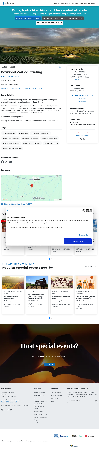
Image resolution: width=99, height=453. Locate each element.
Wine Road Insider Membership (11, 297)
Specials (75, 3)
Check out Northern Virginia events (62, 18)
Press (36, 420)
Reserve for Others (40, 417)
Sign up (49, 364)
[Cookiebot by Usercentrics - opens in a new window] (83, 210)
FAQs (52, 401)
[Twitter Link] (6, 162)
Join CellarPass (39, 404)
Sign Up (87, 3)
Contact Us (54, 398)
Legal (36, 423)
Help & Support (56, 393)
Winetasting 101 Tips (40, 414)
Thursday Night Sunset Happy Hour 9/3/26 (85, 297)
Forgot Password (56, 395)
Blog (81, 3)
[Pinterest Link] (11, 410)
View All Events (82, 102)
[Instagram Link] (83, 140)
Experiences (65, 3)
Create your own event (49, 23)
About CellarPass (39, 393)
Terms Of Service (7, 402)
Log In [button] (93, 3)
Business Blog (38, 412)
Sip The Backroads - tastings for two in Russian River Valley (36, 296)
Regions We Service (40, 401)
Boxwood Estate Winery (10, 76)
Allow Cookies (78, 241)
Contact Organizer (82, 95)
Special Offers (39, 395)
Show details (83, 235)
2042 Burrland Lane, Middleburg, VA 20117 (16, 204)
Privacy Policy (20, 402)
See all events (89, 266)
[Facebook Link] (2, 162)
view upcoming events (28, 18)
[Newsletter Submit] (96, 401)
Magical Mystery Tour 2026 (61, 297)
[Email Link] (10, 162)
